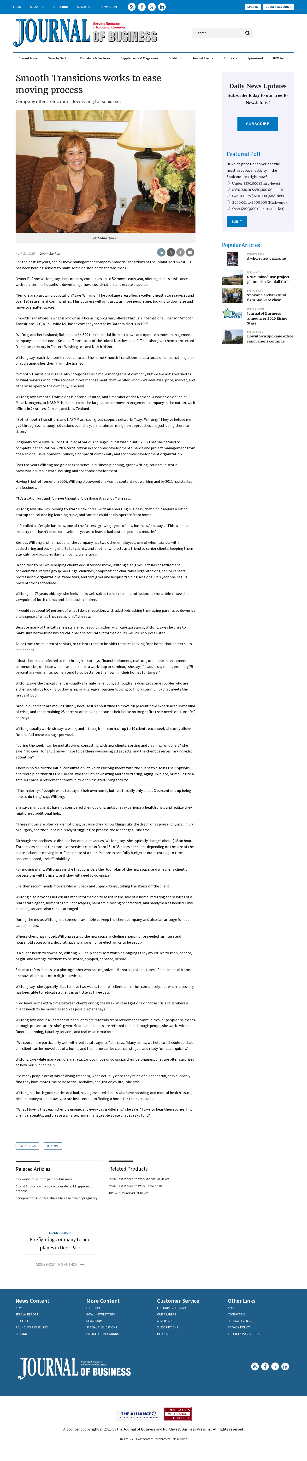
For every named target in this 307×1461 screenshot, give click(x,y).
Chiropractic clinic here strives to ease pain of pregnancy (57, 1198)
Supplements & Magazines (139, 58)
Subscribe (61, 7)
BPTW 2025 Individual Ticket (128, 1193)
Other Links (241, 1300)
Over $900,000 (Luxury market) (258, 209)
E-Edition (175, 58)
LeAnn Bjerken (49, 253)
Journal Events (202, 58)
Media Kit (163, 1334)
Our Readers (166, 1314)
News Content (32, 1300)
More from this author (56, 1264)
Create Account (278, 7)
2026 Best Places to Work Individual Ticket (139, 1179)
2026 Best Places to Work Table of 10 (135, 1186)
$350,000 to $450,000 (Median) (257, 190)
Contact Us (236, 1314)
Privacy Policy (239, 1327)
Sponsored (255, 58)
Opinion (21, 1334)
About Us (37, 7)
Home (17, 7)
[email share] (190, 252)
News (19, 1308)
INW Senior (281, 58)
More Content (103, 1300)
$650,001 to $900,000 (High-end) (259, 202)
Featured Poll (243, 154)
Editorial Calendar (171, 1308)
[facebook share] (180, 252)
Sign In (252, 7)
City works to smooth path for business (44, 1179)
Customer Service (178, 1300)
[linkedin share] (161, 252)
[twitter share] (171, 252)
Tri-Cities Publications (244, 1334)
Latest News (27, 1146)
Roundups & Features (95, 58)
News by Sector (59, 58)
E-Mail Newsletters (100, 1314)
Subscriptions (167, 1327)
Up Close (53, 1146)
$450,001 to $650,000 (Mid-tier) (258, 196)
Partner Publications (102, 1334)
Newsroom (108, 7)
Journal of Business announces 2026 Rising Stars (267, 318)
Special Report (27, 1314)
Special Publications (101, 1327)
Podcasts (230, 58)
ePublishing (180, 1439)
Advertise (84, 7)
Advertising (165, 1321)
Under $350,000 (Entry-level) (256, 183)
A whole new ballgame (266, 258)
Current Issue (27, 58)
